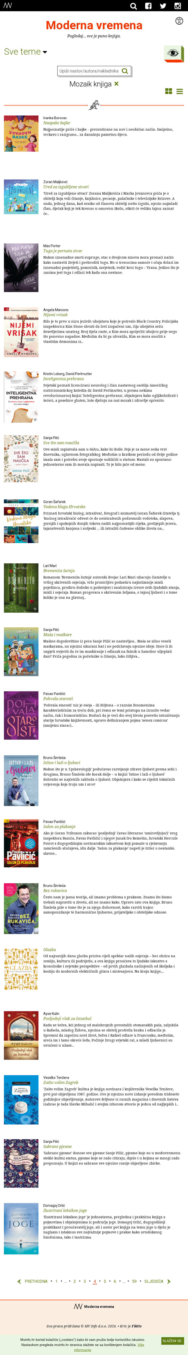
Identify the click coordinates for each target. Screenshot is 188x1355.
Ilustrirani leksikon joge (106, 1222)
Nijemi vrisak (110, 326)
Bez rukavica (107, 899)
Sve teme (23, 52)
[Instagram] (178, 6)
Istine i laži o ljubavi (110, 771)
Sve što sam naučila (110, 451)
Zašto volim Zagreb (111, 1091)
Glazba (109, 960)
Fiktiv (137, 1326)
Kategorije (173, 52)
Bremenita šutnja (111, 582)
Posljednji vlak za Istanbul (110, 1030)
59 (134, 1281)
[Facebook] (148, 6)
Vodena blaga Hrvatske (111, 515)
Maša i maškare (108, 643)
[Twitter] (163, 6)
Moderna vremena (94, 25)
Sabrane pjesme (111, 1153)
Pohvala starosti (111, 710)
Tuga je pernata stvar (111, 259)
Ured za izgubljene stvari (110, 198)
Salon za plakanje (110, 838)
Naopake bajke (108, 126)
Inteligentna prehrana (110, 387)
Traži (125, 71)
